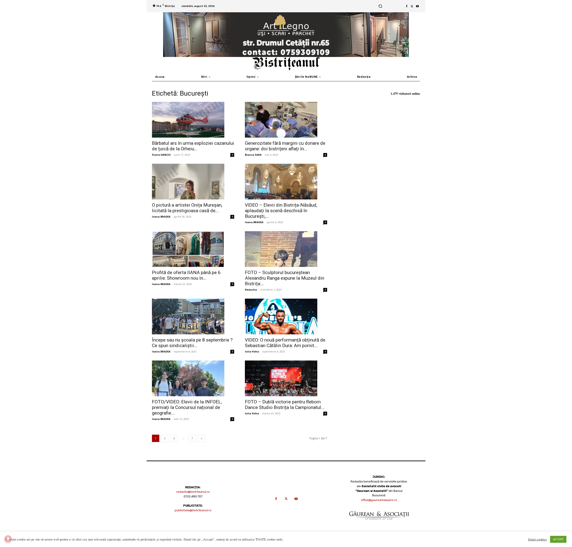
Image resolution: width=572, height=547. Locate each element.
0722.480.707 (193, 496)
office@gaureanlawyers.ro (379, 500)
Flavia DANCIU (161, 154)
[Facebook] (406, 6)
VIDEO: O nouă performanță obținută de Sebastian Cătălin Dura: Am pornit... (285, 342)
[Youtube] (417, 6)
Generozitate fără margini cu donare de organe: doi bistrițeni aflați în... (285, 145)
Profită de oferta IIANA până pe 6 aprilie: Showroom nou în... (186, 275)
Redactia (251, 289)
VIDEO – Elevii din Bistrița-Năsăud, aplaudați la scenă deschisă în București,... (281, 210)
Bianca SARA (253, 154)
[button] (380, 6)
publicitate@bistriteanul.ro (193, 510)
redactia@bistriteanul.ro (193, 491)
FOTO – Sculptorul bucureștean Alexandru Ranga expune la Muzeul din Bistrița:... (284, 278)
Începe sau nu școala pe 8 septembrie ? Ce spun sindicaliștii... (192, 342)
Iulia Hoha (252, 351)
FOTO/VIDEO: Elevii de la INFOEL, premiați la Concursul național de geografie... (187, 407)
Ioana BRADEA (161, 216)
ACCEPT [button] (558, 539)
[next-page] (201, 438)
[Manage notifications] (8, 539)
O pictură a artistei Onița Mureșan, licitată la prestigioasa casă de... (187, 207)
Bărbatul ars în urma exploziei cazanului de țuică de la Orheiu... (193, 145)
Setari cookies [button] (537, 539)
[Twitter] (412, 6)
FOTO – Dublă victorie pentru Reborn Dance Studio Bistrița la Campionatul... (284, 404)
